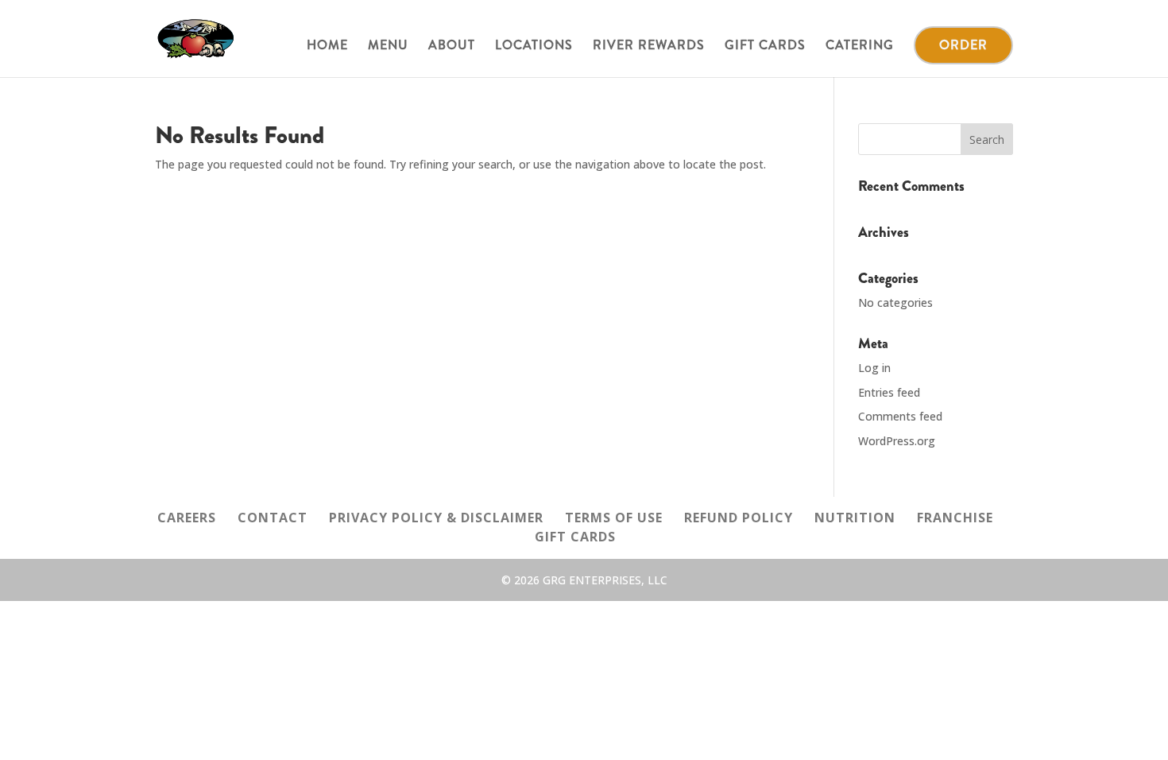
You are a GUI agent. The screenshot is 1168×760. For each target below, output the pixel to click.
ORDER (963, 45)
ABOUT (451, 47)
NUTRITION (854, 517)
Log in (874, 367)
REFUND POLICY (738, 517)
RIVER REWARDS (649, 47)
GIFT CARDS (765, 47)
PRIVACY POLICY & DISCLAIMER (436, 517)
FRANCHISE (955, 517)
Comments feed (900, 416)
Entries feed (889, 392)
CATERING (860, 47)
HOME (327, 47)
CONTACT (272, 517)
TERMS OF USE (614, 517)
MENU (388, 47)
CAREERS (186, 517)
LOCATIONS (534, 47)
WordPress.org (896, 440)
